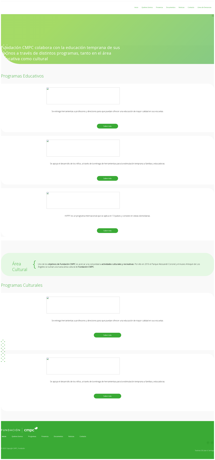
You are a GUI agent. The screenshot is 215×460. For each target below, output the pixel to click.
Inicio (136, 7)
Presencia (159, 7)
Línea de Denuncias (204, 7)
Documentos (170, 7)
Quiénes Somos (147, 7)
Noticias (181, 7)
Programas (32, 436)
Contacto (191, 7)
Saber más (107, 126)
